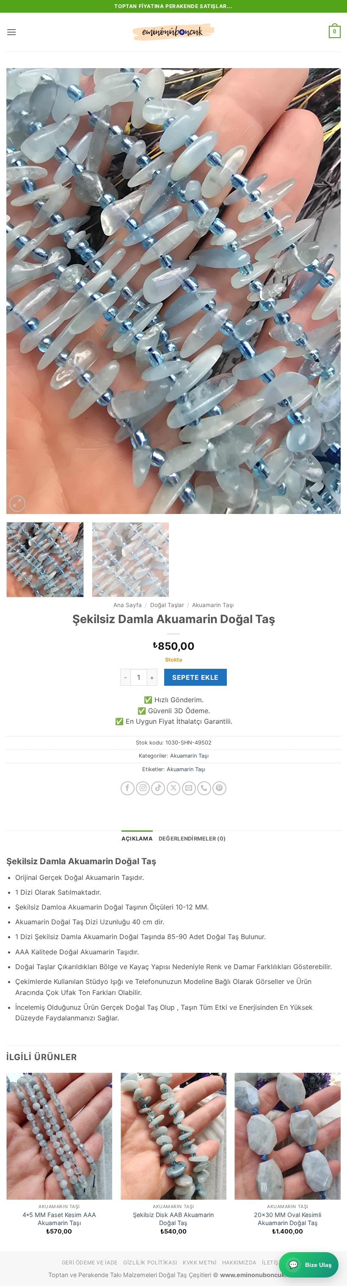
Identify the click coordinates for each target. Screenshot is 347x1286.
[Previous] (23, 291)
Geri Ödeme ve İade (90, 1262)
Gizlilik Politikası (150, 1262)
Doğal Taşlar (167, 605)
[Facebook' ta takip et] (128, 788)
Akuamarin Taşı (213, 605)
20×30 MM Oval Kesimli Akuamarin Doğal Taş (287, 1218)
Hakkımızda (239, 1262)
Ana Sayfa (127, 605)
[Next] (323, 291)
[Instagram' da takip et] (143, 788)
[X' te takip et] (174, 788)
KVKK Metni (199, 1262)
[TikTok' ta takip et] (158, 788)
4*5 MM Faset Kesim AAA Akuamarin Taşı (59, 1218)
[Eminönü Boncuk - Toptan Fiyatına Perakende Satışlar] (173, 32)
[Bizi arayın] (204, 788)
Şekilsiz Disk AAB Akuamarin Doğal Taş (173, 1218)
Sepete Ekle (195, 677)
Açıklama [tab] (137, 838)
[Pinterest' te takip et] (219, 788)
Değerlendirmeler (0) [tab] (192, 838)
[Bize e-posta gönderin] (189, 788)
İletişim (273, 1262)
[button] (11, 32)
